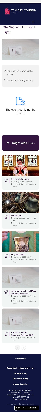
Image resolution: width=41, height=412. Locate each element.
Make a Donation (20, 384)
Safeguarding (20, 373)
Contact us (20, 358)
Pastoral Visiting (20, 379)
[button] (20, 22)
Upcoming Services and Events (20, 368)
